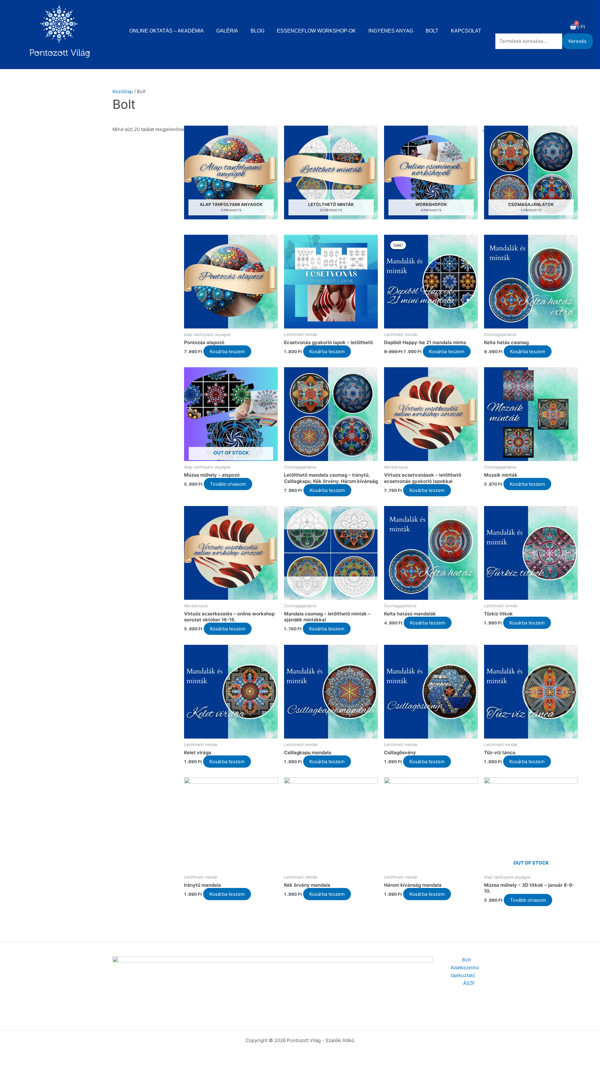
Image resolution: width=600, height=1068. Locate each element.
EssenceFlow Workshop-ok (316, 30)
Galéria (227, 30)
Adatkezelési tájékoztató (465, 971)
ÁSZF (469, 983)
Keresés (577, 41)
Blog (257, 30)
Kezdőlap (122, 91)
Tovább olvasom (228, 484)
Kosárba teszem (227, 351)
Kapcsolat (466, 30)
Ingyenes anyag (390, 30)
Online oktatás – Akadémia (166, 30)
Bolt (432, 30)
